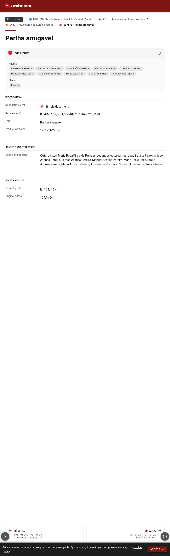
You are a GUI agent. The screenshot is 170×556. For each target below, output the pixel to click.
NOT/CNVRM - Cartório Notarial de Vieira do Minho (62, 19)
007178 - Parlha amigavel (78, 24)
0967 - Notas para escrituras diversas (31, 24)
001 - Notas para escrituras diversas (123, 19)
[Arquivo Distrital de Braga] (18, 6)
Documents (14, 19)
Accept (155, 549)
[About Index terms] (159, 53)
